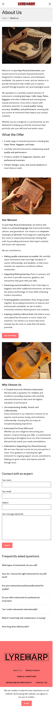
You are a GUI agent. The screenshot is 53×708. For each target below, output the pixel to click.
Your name (6, 480)
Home (4, 18)
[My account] (49, 3)
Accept (26, 703)
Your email (6, 491)
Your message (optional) (12, 514)
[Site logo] (26, 3)
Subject (5, 502)
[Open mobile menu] (3, 3)
